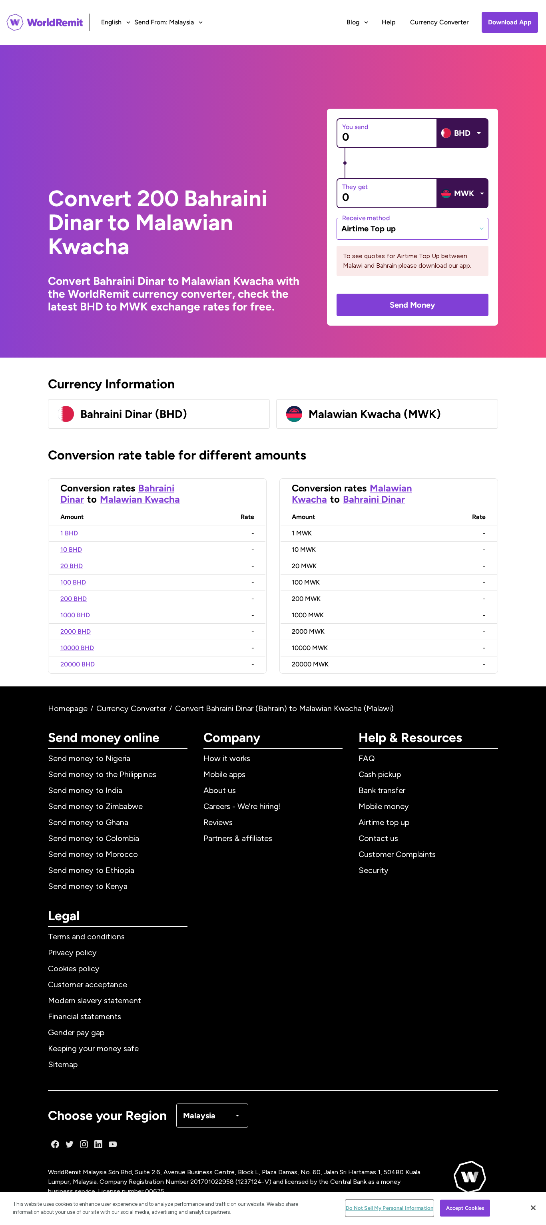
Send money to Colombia (93, 838)
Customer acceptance (87, 984)
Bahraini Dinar (374, 499)
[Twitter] (69, 1144)
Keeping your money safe (93, 1048)
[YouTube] (113, 1144)
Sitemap (63, 1064)
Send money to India (85, 790)
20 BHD (71, 566)
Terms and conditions (86, 936)
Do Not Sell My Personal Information (390, 1208)
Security (374, 870)
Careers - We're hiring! (242, 806)
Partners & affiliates (237, 838)
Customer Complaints (397, 854)
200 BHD (73, 599)
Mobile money (384, 806)
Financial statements (84, 1016)
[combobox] (412, 228)
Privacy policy (72, 952)
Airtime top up (384, 822)
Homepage (68, 708)
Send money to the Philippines (102, 774)
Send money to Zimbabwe (95, 806)
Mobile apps (224, 774)
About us (219, 790)
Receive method (366, 217)
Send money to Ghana (88, 822)
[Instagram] (84, 1144)
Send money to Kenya (88, 886)
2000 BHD (75, 631)
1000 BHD (75, 615)
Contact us (378, 838)
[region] (273, 1208)
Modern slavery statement (94, 1000)
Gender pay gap (76, 1032)
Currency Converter (439, 22)
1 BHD (69, 533)
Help (389, 22)
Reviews (218, 822)
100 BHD (73, 582)
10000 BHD (77, 648)
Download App (510, 22)
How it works (226, 758)
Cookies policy (74, 968)
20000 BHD (77, 664)
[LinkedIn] (98, 1144)
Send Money (412, 305)
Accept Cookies (465, 1208)
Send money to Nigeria (89, 758)
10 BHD (71, 549)
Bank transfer (382, 790)
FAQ (367, 758)
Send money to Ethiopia (91, 870)
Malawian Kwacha (140, 499)
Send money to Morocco (93, 854)
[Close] (533, 1208)
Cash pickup (380, 774)
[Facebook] (55, 1144)
